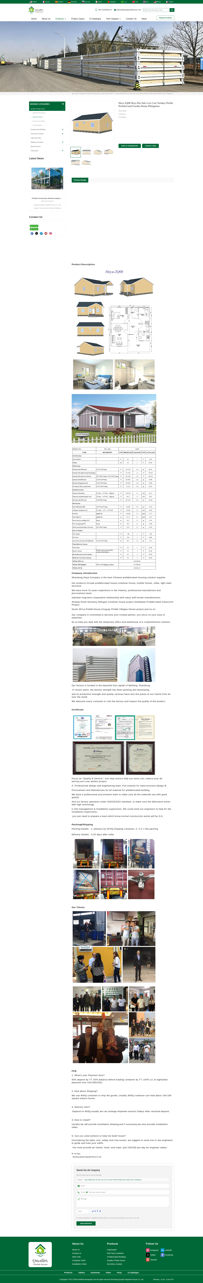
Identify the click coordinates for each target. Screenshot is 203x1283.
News (144, 19)
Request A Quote (165, 18)
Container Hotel (78, 1260)
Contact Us (131, 19)
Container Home (37, 125)
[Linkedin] (41, 233)
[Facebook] (32, 233)
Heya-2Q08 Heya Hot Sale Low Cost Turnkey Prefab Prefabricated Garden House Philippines (112, 1180)
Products (60, 19)
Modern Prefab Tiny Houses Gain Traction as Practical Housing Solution (36, 198)
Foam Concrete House (39, 121)
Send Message (86, 1223)
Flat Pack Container (37, 134)
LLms (163, 1279)
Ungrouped (34, 150)
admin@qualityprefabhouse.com (129, 10)
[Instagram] (50, 233)
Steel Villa (76, 1257)
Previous (30, 183)
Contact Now (150, 146)
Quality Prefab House (93, 93)
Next (64, 183)
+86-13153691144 (105, 10)
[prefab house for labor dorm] (101, 56)
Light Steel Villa (36, 138)
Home (34, 19)
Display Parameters (129, 146)
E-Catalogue (95, 19)
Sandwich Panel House (39, 113)
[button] (100, 89)
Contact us (76, 1253)
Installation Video (79, 1264)
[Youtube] (45, 233)
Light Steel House (107, 93)
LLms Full (169, 1279)
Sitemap (156, 1279)
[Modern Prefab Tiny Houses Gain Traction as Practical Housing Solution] (37, 178)
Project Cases (77, 19)
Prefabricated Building (38, 129)
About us (76, 1250)
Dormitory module (114, 1264)
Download (95, 1273)
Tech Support (112, 19)
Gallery (81, 1273)
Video (108, 1273)
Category (82, 93)
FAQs (119, 1273)
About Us (46, 19)
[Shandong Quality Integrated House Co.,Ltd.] (36, 10)
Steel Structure (36, 146)
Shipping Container (37, 142)
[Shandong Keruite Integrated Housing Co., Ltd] (40, 1254)
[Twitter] (36, 233)
